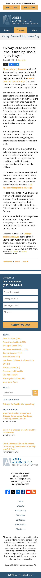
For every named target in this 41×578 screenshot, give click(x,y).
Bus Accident (10, 375)
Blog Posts (20, 529)
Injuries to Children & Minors (18, 360)
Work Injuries (11, 356)
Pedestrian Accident (14, 342)
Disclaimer (20, 515)
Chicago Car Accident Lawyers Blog (18, 404)
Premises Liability (13, 371)
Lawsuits (24, 251)
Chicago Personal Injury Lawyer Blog (20, 20)
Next (25, 261)
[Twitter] (13, 492)
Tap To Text (29, 7)
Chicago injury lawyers (14, 69)
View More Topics (10, 382)
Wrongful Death (12, 345)
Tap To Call (11, 7)
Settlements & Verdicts (15, 349)
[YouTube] (28, 492)
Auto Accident (13, 251)
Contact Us (20, 520)
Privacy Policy (20, 510)
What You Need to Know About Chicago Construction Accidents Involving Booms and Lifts (17, 416)
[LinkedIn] (18, 492)
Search (35, 393)
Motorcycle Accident (14, 378)
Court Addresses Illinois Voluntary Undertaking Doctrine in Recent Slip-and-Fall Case (19, 446)
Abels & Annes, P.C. (28, 565)
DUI (6, 364)
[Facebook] (7, 492)
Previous (7, 261)
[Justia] (23, 492)
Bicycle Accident (12, 353)
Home (6, 30)
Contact (20, 30)
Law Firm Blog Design (20, 575)
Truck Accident (11, 367)
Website (20, 506)
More (34, 30)
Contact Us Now (20, 324)
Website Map (20, 524)
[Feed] (33, 492)
